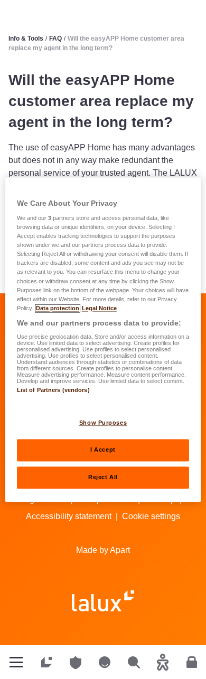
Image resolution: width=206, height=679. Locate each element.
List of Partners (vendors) (53, 390)
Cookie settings (151, 516)
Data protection (57, 308)
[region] (103, 339)
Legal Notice (99, 308)
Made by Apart (103, 550)
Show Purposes (103, 422)
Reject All (103, 477)
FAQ (55, 38)
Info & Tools (25, 38)
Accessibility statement (68, 516)
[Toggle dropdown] (16, 662)
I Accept (103, 449)
